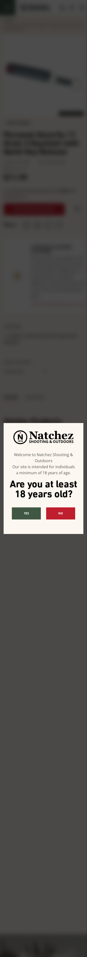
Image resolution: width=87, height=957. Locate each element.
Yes (26, 513)
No (60, 513)
